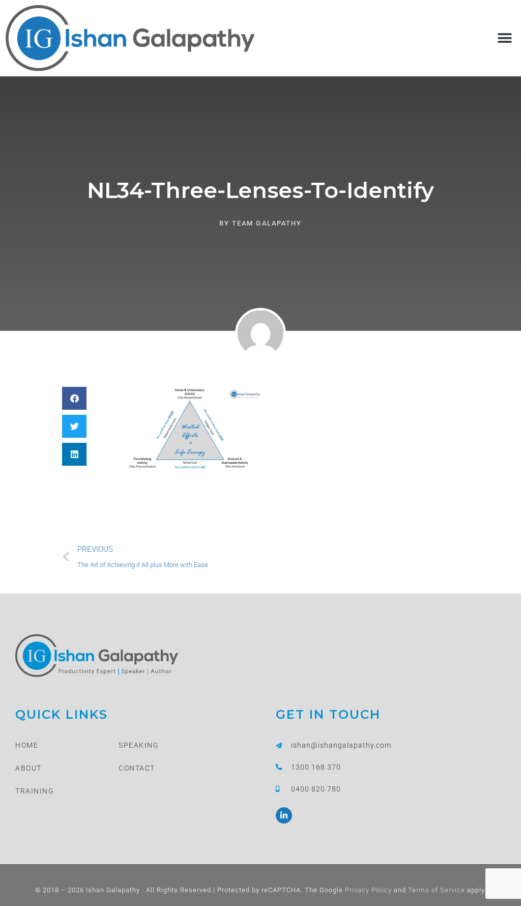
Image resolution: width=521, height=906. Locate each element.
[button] (504, 37)
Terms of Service (435, 890)
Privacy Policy (367, 890)
